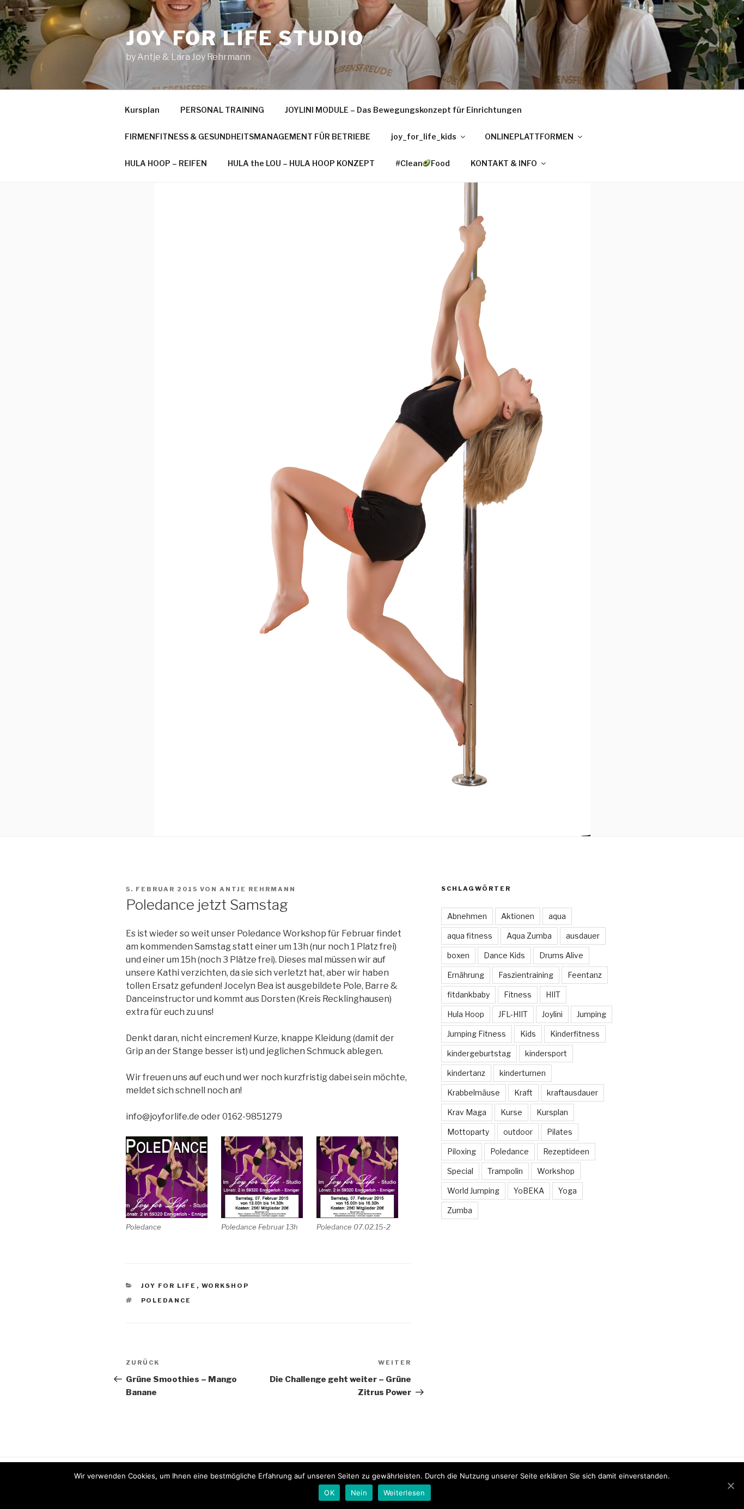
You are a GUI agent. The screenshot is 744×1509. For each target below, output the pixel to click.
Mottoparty (468, 1131)
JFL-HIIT (513, 1014)
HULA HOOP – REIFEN (166, 163)
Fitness (518, 994)
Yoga (567, 1190)
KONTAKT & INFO (504, 163)
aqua (557, 916)
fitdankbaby (468, 994)
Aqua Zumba (529, 935)
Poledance (166, 1300)
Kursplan (142, 109)
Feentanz (585, 974)
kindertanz (466, 1073)
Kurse (511, 1112)
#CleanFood (422, 163)
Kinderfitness (575, 1033)
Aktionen (517, 916)
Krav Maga (466, 1112)
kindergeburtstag (479, 1053)
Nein (359, 1492)
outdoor (518, 1131)
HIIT (553, 994)
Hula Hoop (465, 1014)
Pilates (559, 1131)
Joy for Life (169, 1285)
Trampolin (505, 1171)
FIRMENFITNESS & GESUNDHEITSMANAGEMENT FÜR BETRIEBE (247, 136)
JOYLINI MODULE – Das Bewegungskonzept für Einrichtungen (403, 109)
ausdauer (583, 935)
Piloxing (461, 1151)
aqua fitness (469, 935)
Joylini (552, 1014)
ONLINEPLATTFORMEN (529, 136)
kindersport (546, 1053)
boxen (458, 955)
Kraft (523, 1092)
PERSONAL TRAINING (222, 109)
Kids (528, 1033)
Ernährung (465, 974)
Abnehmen (467, 916)
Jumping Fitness (476, 1033)
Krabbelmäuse (473, 1092)
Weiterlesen (404, 1492)
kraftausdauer (572, 1092)
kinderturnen (522, 1073)
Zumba (459, 1210)
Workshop (225, 1285)
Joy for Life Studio (245, 38)
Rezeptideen (566, 1151)
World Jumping (473, 1190)
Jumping (591, 1014)
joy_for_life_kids (423, 136)
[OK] (730, 1485)
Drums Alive (561, 955)
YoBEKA (529, 1190)
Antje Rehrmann (257, 889)
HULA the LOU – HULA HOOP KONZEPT (301, 163)
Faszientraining (525, 974)
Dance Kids (504, 955)
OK (329, 1492)
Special (460, 1171)
